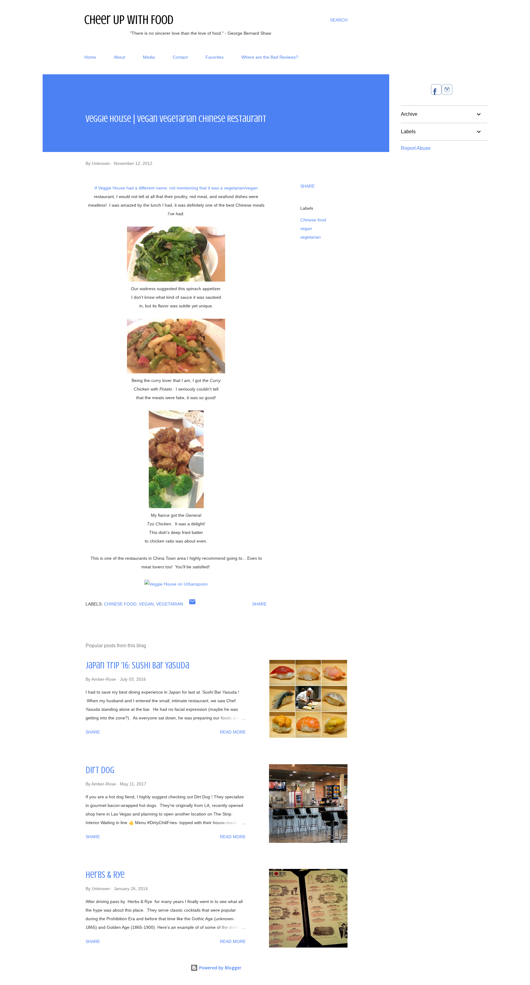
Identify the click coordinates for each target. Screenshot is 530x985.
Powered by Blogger (219, 968)
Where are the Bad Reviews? (269, 57)
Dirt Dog (100, 770)
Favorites (214, 57)
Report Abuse (416, 148)
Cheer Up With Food (128, 20)
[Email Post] (192, 604)
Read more (233, 732)
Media (149, 57)
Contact (180, 57)
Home (90, 57)
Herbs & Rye (105, 875)
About (119, 57)
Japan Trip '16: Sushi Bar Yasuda (137, 665)
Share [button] (307, 186)
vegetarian (310, 237)
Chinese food (313, 219)
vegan (306, 228)
